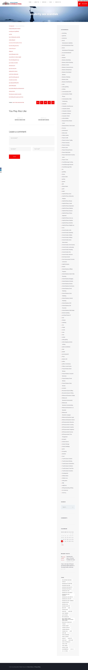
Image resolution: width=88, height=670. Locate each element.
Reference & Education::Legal (68, 417)
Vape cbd (64, 633)
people (63, 352)
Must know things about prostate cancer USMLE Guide (67, 619)
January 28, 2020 (20, 118)
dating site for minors (13, 71)
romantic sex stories (13, 80)
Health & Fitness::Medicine (67, 220)
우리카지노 (64, 493)
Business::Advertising (66, 60)
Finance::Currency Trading (67, 140)
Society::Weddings (66, 446)
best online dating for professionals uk (16, 88)
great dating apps (12, 85)
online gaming (65, 339)
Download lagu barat (67, 592)
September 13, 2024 (70, 561)
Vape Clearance (65, 635)
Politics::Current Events (66, 366)
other (63, 349)
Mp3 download (65, 617)
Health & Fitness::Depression (68, 206)
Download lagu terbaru (68, 600)
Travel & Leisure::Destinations (68, 463)
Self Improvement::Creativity (68, 427)
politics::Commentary (66, 364)
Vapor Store (65, 647)
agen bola (64, 36)
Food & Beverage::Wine (67, 167)
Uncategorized (11, 26)
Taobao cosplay (66, 627)
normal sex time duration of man (15, 43)
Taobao (64, 624)
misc (63, 325)
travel (63, 456)
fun (62, 169)
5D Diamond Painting (66, 580)
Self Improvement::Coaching (68, 424)
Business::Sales (65, 79)
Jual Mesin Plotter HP (66, 315)
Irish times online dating (18, 102)
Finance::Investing (65, 145)
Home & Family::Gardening (67, 232)
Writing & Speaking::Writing (67, 488)
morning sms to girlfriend (14, 31)
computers (64, 104)
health (63, 191)
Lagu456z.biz (65, 609)
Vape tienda (65, 645)
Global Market (65, 186)
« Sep (62, 545)
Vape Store (64, 643)
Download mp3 (65, 602)
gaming (63, 179)
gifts (63, 184)
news (63, 335)
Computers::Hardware (66, 111)
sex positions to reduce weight (15, 57)
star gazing (64, 451)
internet (63, 266)
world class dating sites (13, 74)
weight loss (64, 485)
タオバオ (72, 649)
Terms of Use (30, 667)
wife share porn (12, 65)
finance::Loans (65, 147)
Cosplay (64, 582)
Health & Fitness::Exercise (67, 211)
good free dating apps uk (14, 77)
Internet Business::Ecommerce (68, 286)
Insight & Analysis (65, 264)
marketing (64, 322)
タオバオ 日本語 (65, 651)
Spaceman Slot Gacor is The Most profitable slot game (71, 558)
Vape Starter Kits (66, 642)
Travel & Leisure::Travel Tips (67, 468)
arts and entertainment (66, 53)
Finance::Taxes (65, 159)
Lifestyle (63, 320)
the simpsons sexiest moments (15, 94)
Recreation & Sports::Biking (67, 390)
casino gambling (65, 87)
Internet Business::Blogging (67, 279)
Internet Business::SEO (66, 303)
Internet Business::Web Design (68, 310)
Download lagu (65, 590)
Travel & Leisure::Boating (67, 461)
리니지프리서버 (65, 490)
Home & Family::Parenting (67, 249)
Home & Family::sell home (67, 254)
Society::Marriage (65, 444)
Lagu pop (70, 611)
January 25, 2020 (43, 118)
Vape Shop (70, 640)
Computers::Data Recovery (67, 106)
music (63, 332)
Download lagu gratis (67, 597)
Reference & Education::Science (68, 420)
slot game (64, 439)
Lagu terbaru (65, 613)
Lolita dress (65, 615)
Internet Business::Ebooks (67, 284)
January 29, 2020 (18, 26)
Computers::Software (66, 113)
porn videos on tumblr (13, 63)
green (63, 189)
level (63, 318)
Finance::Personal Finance (67, 150)
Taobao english (65, 629)
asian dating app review (13, 54)
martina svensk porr (20, 120)
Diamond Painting (66, 585)
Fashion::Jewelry (65, 135)
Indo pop (64, 608)
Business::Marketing (66, 77)
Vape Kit (64, 638)
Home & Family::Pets (66, 252)
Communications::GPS (66, 91)
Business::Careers (65, 65)
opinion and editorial (66, 347)
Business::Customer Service (67, 67)
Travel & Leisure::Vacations (67, 471)
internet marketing (65, 313)
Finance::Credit (65, 138)
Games (63, 174)
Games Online (65, 177)
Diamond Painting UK (67, 589)
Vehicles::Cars (65, 478)
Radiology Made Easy (67, 622)
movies (63, 330)
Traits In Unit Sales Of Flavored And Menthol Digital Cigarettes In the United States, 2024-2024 (67, 565)
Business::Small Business (67, 82)
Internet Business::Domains (67, 281)
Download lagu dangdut (65, 595)
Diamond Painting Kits (67, 587)
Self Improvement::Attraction (68, 422)
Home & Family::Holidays (67, 237)
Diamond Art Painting (67, 583)
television (64, 454)
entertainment (65, 130)
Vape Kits (70, 638)
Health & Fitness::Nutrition (67, 223)
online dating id (12, 40)
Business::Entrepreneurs (67, 70)
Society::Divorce (65, 441)
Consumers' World (66, 116)
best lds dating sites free (14, 46)
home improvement (66, 257)
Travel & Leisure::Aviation (67, 459)
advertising (64, 33)
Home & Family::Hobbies (67, 235)
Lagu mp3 (64, 611)
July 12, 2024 (63, 569)
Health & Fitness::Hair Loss (67, 218)
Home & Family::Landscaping (68, 247)
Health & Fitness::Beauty (67, 201)
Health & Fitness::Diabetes (67, 208)
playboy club (64, 359)
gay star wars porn (12, 68)
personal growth (65, 354)
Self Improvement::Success (67, 432)
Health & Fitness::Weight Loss (68, 225)
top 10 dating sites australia (14, 37)
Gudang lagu (65, 604)
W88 (63, 483)
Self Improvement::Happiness (68, 429)
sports (63, 449)
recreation (64, 388)
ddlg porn (11, 51)
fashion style (64, 133)
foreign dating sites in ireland (14, 28)
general (63, 181)
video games (64, 480)
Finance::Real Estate (66, 152)
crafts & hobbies (65, 118)
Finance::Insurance (65, 142)
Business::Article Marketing (67, 62)
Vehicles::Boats (65, 476)
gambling (64, 172)
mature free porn (12, 48)
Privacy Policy (38, 667)
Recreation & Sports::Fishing (67, 393)
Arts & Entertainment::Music (67, 45)
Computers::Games (66, 108)
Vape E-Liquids (65, 636)
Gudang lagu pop (66, 606)
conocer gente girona (43, 120)
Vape (71, 631)
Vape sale (64, 640)
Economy (64, 128)
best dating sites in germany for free (16, 97)
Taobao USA (65, 631)
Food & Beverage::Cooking (67, 162)
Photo (63, 356)
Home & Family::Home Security (68, 245)
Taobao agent (65, 626)
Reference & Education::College (68, 395)
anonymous (64, 38)
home (63, 228)
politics (63, 361)
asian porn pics (12, 91)
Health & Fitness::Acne (66, 194)
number (63, 337)
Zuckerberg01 (65, 649)
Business (64, 57)
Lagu (69, 608)
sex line (10, 34)
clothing (63, 89)
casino (63, 84)
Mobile (63, 327)
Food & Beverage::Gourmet (67, 164)
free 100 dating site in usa (14, 60)
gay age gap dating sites (14, 83)
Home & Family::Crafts (66, 230)
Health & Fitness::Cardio (67, 203)
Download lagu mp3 (66, 599)
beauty (63, 55)
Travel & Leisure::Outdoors (67, 466)
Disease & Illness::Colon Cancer (68, 125)
